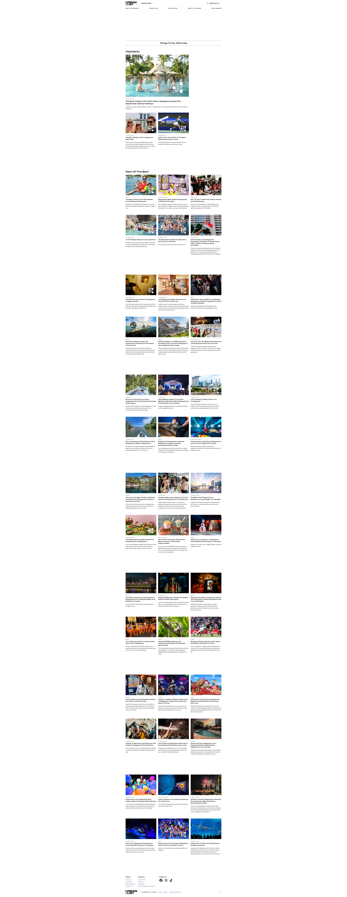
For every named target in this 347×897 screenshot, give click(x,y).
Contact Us (141, 879)
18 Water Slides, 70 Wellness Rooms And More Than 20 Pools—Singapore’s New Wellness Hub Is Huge (173, 343)
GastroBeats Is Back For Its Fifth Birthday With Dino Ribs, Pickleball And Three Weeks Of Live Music (173, 401)
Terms (160, 892)
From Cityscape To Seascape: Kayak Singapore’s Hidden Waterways (140, 442)
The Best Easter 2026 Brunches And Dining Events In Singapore (140, 540)
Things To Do (153, 8)
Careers (140, 882)
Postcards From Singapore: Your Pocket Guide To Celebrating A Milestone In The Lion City (203, 745)
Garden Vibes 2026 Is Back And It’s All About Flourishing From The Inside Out (173, 498)
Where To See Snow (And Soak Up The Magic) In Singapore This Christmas (141, 744)
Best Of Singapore (132, 8)
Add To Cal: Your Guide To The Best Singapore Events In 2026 (172, 138)
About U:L (129, 879)
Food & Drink (172, 8)
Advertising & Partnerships (146, 886)
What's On (194, 197)
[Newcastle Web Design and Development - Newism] (220, 892)
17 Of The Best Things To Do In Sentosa (141, 239)
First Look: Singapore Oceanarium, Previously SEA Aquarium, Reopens (139, 844)
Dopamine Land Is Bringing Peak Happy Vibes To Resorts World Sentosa (141, 800)
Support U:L (129, 886)
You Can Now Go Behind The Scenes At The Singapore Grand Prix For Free (206, 342)
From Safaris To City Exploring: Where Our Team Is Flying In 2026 (140, 700)
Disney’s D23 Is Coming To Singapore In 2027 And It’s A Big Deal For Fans (206, 442)
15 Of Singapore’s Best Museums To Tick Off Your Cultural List (172, 300)
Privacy (165, 892)
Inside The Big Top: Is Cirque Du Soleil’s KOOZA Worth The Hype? (173, 598)
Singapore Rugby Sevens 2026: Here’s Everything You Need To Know (205, 642)
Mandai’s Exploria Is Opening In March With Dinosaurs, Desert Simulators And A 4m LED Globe (206, 599)
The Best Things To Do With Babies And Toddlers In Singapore (139, 200)
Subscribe (141, 884)
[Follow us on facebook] (161, 880)
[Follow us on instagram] (166, 880)
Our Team (129, 882)
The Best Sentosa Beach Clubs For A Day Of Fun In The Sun (172, 240)
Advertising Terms (175, 892)
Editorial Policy (130, 884)
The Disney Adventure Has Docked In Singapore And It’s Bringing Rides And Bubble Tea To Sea (140, 599)
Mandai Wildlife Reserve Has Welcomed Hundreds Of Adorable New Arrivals (171, 643)
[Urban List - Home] (131, 3)
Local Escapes (216, 8)
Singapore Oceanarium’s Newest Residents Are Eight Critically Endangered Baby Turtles (171, 443)
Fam (127, 197)
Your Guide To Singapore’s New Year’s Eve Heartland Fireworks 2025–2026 (173, 744)
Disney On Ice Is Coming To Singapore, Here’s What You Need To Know (173, 844)
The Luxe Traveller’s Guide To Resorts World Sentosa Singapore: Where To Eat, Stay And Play (140, 499)
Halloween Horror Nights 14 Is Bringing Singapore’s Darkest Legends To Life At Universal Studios (206, 301)
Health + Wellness (194, 8)
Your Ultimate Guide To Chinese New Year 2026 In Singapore (140, 642)
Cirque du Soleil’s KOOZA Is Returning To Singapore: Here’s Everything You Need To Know (173, 701)
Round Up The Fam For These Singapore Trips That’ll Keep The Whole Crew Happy (141, 401)
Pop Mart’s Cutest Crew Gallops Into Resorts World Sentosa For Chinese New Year (205, 701)
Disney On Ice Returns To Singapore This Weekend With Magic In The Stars (206, 540)
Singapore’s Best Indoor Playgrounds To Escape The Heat (172, 200)
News (192, 297)
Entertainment (196, 439)
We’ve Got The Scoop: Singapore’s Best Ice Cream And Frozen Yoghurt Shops (171, 541)
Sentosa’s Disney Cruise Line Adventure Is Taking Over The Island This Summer (140, 343)
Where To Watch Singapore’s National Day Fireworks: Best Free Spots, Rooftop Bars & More (206, 801)
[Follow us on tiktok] (171, 880)
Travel (128, 397)
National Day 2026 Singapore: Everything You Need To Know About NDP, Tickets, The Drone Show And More (205, 242)
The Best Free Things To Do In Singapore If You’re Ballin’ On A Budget (206, 498)
